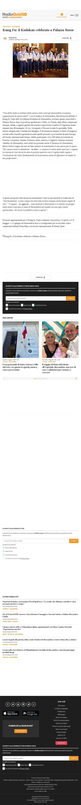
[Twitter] (13, 704)
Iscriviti (71, 298)
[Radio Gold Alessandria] (15, 15)
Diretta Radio (61, 732)
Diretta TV (61, 735)
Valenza (15, 622)
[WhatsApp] (34, 704)
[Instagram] (23, 704)
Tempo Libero (7, 622)
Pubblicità (61, 711)
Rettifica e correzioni (43, 782)
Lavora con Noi (61, 738)
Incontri (11, 634)
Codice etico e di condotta (34, 780)
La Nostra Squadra (61, 708)
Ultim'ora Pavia (61, 723)
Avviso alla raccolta (40, 791)
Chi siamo (61, 705)
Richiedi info (20, 731)
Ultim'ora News (61, 717)
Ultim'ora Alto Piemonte (61, 726)
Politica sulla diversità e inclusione (14, 780)
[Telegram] (28, 704)
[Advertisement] (40, 94)
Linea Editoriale (48, 780)
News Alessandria (14, 305)
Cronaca (5, 362)
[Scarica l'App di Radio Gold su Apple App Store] (11, 713)
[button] (76, 378)
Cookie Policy (45, 778)
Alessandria (16, 27)
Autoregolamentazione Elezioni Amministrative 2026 (40, 785)
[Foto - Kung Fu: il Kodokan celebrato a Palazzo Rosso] (40, 60)
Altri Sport (7, 27)
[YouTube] (18, 704)
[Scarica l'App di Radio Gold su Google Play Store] (30, 713)
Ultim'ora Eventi (61, 729)
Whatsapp (61, 714)
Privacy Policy (28, 309)
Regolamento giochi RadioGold (64, 780)
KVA (46, 802)
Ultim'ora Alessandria (61, 720)
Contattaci (61, 743)
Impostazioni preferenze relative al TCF (40, 787)
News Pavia (27, 305)
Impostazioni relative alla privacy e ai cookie (40, 789)
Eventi (5, 634)
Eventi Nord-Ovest (41, 305)
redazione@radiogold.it (47, 800)
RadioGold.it (46, 796)
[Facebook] (8, 704)
